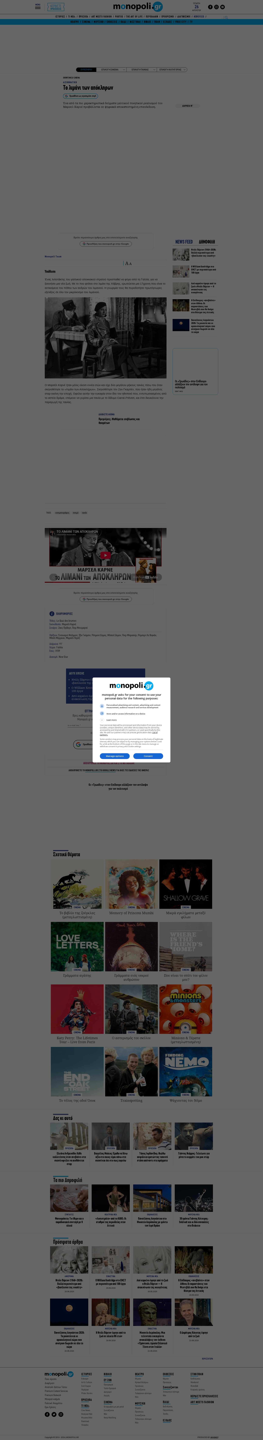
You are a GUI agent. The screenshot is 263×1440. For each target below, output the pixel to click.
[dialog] (131, 720)
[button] (131, 720)
